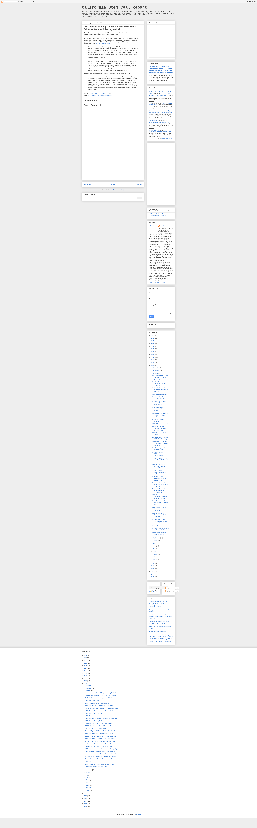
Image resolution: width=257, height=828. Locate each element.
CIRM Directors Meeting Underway (160, 433)
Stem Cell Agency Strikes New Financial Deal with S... (160, 459)
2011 (152, 365)
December (156, 368)
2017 (153, 349)
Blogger (138, 814)
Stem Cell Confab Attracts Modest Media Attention (160, 529)
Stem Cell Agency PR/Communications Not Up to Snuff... (159, 453)
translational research (106, 95)
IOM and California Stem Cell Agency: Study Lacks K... (160, 377)
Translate (156, 592)
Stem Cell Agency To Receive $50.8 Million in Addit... (160, 472)
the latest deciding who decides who (160, 94)
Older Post (138, 185)
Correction (155, 525)
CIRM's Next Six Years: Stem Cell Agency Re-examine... (160, 443)
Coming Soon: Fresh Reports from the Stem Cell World (160, 521)
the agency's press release (103, 43)
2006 (153, 574)
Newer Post (88, 185)
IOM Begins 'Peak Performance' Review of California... (160, 514)
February (156, 557)
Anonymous (152, 130)
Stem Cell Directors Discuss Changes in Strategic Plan (159, 428)
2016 (153, 352)
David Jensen (164, 226)
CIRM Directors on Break (160, 424)
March (155, 554)
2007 (153, 571)
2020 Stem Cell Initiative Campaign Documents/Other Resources (160, 214)
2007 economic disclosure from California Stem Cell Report (159, 622)
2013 (153, 360)
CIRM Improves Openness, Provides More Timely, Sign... (159, 496)
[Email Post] (109, 93)
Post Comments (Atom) (117, 190)
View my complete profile (157, 282)
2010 (153, 563)
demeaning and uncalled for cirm (160, 122)
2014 (153, 357)
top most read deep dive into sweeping (160, 111)
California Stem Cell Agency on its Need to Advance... (160, 484)
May (154, 549)
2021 (153, 338)
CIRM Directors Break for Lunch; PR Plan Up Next (160, 415)
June (154, 546)
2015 (153, 354)
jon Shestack (153, 120)
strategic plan (95, 95)
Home (113, 185)
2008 (153, 568)
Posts (168, 588)
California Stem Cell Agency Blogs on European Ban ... (158, 490)
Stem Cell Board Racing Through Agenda (159, 397)
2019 (153, 343)
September (156, 538)
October (155, 373)
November (156, 370)
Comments (170, 591)
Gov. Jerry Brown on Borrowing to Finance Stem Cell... (159, 466)
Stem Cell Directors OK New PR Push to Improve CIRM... (159, 402)
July (154, 543)
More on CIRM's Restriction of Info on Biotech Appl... (159, 478)
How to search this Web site (157, 631)
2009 (153, 566)
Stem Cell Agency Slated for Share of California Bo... (160, 502)
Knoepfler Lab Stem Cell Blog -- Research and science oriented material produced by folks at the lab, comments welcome (160, 604)
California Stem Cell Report (114, 7)
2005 (153, 577)
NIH (89, 95)
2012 (153, 363)
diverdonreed (153, 111)
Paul (150, 103)
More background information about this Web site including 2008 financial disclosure (160, 616)
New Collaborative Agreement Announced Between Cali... (160, 408)
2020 (153, 341)
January (155, 559)
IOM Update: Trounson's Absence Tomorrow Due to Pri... (160, 508)
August (155, 540)
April (154, 551)
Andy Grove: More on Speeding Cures (159, 533)
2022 (153, 335)
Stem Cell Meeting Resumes (158, 420)
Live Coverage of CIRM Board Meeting (159, 448)
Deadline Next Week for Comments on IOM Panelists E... (159, 383)
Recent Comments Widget (167, 138)
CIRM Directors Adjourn (159, 394)
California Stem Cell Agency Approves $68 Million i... (160, 389)
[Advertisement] (113, 165)
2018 (153, 346)
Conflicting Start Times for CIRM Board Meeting (160, 438)
